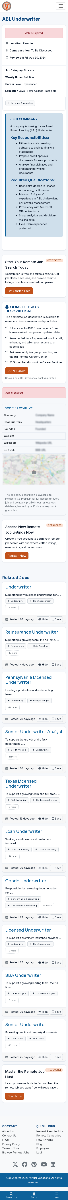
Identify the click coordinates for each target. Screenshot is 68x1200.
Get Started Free (19, 291)
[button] (56, 619)
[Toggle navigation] (61, 6)
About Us (8, 1131)
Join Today (17, 371)
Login (39, 1152)
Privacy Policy (11, 1144)
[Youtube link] (44, 1164)
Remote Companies (48, 1135)
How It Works (44, 1139)
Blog (39, 1144)
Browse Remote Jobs (15, 1152)
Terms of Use (10, 1148)
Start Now (15, 1096)
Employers (43, 1148)
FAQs (5, 1139)
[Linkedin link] (53, 1164)
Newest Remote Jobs (50, 1131)
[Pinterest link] (34, 1164)
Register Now (17, 555)
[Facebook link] (25, 1164)
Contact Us (9, 1135)
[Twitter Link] (15, 1164)
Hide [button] (44, 619)
